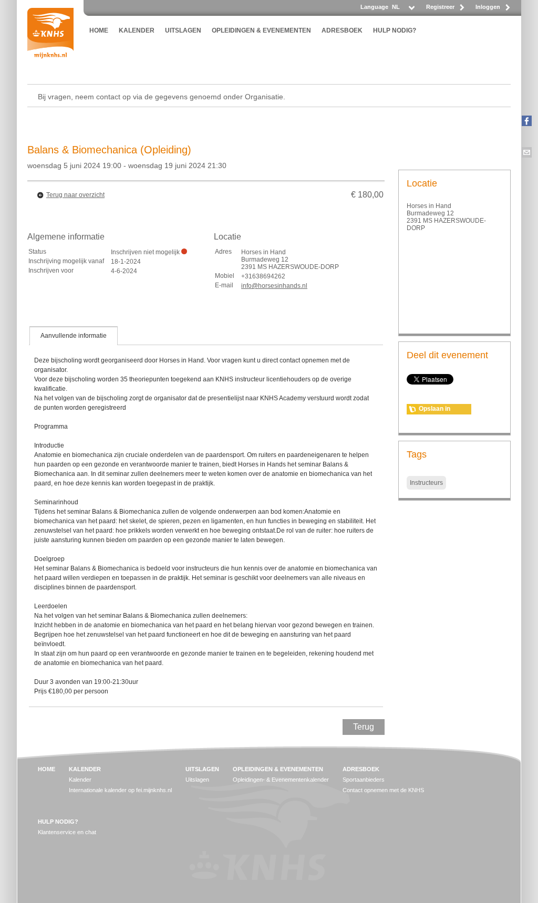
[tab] (73, 335)
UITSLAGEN (183, 30)
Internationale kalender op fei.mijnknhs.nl (120, 790)
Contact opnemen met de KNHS (383, 790)
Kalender (80, 779)
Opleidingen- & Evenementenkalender (281, 779)
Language (374, 7)
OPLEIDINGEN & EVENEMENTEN (261, 30)
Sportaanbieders (364, 779)
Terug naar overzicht (75, 195)
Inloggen (487, 7)
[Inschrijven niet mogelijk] (184, 251)
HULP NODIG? (394, 30)
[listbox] (403, 10)
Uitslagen (197, 779)
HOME (98, 30)
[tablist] (206, 516)
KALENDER (136, 30)
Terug (363, 726)
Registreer (440, 7)
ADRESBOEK (342, 30)
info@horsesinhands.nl (274, 285)
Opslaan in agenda (434, 409)
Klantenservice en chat (67, 832)
